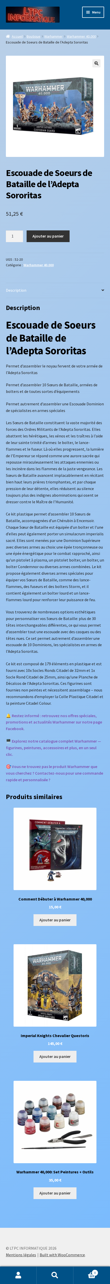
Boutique (33, 36)
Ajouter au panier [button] (55, 919)
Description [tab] (16, 290)
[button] (96, 63)
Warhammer (53, 36)
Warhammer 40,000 (81, 36)
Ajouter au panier (48, 236)
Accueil (17, 36)
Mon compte (18, 1275)
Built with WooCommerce (62, 1254)
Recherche (55, 1275)
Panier (84, 1271)
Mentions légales (21, 1254)
